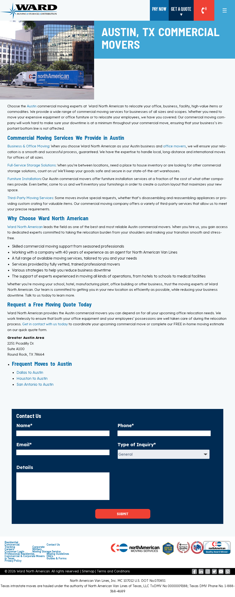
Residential (11, 542)
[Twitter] (214, 573)
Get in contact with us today (45, 324)
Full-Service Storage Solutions (31, 165)
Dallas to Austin (30, 372)
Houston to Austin (32, 378)
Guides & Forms (57, 558)
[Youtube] (221, 573)
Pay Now (159, 8)
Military (37, 549)
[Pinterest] (227, 573)
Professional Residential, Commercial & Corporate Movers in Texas (25, 556)
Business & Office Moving (28, 146)
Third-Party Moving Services (30, 198)
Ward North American (25, 227)
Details (24, 467)
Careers (9, 549)
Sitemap (88, 571)
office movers (174, 146)
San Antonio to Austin (35, 384)
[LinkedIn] (201, 573)
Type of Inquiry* (137, 444)
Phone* (126, 425)
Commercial (12, 544)
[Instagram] (207, 573)
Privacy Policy (13, 561)
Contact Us (53, 544)
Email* (24, 444)
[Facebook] (194, 573)
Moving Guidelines (58, 554)
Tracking (10, 547)
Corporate (38, 547)
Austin (31, 106)
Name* (24, 425)
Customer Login (14, 551)
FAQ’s (50, 556)
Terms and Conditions (113, 571)
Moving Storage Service (46, 551)
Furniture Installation (23, 179)
